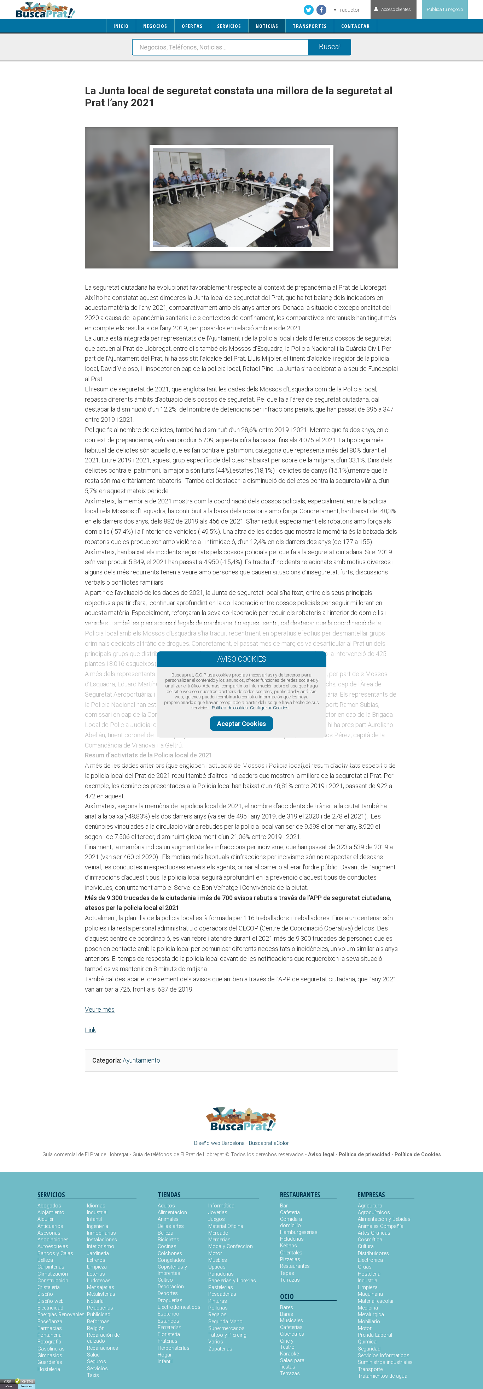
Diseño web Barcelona (219, 1143)
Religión (96, 1328)
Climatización (52, 1274)
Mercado (218, 1233)
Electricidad (50, 1308)
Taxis (93, 1375)
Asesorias (48, 1233)
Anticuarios (50, 1226)
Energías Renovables (61, 1315)
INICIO (121, 26)
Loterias (96, 1274)
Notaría (95, 1301)
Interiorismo (100, 1246)
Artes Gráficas (374, 1233)
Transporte (370, 1369)
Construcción (52, 1281)
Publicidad (98, 1315)
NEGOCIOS (155, 26)
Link (90, 1030)
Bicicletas (168, 1240)
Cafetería (290, 1213)
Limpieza (97, 1267)
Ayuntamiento (141, 1060)
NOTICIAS (267, 26)
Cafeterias (291, 1327)
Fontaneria (49, 1335)
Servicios (97, 1369)
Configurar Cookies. (270, 707)
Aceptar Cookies (241, 723)
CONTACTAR (355, 26)
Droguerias (170, 1301)
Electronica (370, 1260)
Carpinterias (50, 1267)
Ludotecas (99, 1281)
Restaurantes (294, 1266)
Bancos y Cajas (55, 1254)
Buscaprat (27, 1386)
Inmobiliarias (101, 1233)
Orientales (291, 1253)
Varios (215, 1342)
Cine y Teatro (287, 1344)
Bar (284, 1206)
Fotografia (49, 1342)
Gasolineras (51, 1349)
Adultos (166, 1206)
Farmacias (49, 1328)
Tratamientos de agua (382, 1376)
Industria (367, 1281)
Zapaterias (220, 1349)
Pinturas (217, 1301)
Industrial (97, 1213)
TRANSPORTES (310, 26)
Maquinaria (370, 1294)
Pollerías (218, 1308)
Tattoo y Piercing (227, 1335)
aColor (8, 1386)
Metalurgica (371, 1315)
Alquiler (45, 1219)
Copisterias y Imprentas (172, 1270)
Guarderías (49, 1362)
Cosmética (370, 1240)
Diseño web (50, 1301)
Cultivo (165, 1280)
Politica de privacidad (364, 1155)
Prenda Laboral (375, 1335)
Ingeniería (97, 1226)
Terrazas (290, 1280)
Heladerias (292, 1239)
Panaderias (221, 1274)
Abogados (49, 1206)
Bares (286, 1308)
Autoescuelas (52, 1246)
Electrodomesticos (179, 1307)
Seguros (96, 1362)
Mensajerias (100, 1287)
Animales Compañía (380, 1226)
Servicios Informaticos (383, 1356)
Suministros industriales (385, 1362)
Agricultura (370, 1206)
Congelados (171, 1260)
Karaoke (289, 1354)
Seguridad (369, 1349)
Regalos (217, 1315)
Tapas (287, 1273)
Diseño (45, 1294)
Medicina (368, 1308)
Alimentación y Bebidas (384, 1219)
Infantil (94, 1219)
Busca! (330, 46)
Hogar (165, 1355)
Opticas (217, 1267)
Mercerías (219, 1240)
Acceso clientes (396, 9)
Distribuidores (373, 1254)
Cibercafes (292, 1334)
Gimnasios (49, 1356)
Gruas (365, 1267)
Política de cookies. (230, 707)
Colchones (170, 1254)
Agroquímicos (374, 1213)
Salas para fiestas (292, 1364)
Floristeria (169, 1334)
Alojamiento (50, 1213)
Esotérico (168, 1314)
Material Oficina (225, 1226)
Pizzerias (290, 1260)
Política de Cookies (418, 1155)
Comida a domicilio (291, 1222)
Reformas (98, 1322)
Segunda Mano (225, 1322)
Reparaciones (102, 1348)
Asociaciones (53, 1240)
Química (367, 1342)
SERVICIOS (229, 26)
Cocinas (167, 1246)
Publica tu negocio (445, 9)
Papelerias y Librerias (232, 1281)
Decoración (171, 1287)
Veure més (100, 1009)
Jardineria (98, 1254)
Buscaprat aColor (269, 1143)
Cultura (366, 1246)
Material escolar (376, 1301)
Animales (168, 1219)
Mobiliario (369, 1322)
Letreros (96, 1260)
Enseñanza (49, 1322)
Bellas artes (171, 1226)
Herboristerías (174, 1348)
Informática (221, 1206)
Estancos (168, 1321)
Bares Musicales (291, 1317)
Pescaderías (222, 1294)
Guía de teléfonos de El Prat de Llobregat (178, 1155)
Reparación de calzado (103, 1338)
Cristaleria (48, 1287)
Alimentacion (172, 1213)
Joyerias (217, 1213)
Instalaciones (102, 1240)
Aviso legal (321, 1155)
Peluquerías (100, 1308)
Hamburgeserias (294, 1232)
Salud (93, 1355)
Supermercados (226, 1328)
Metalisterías (101, 1294)
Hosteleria (48, 1369)
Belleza (45, 1260)
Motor (215, 1254)
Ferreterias (169, 1328)
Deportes (168, 1293)
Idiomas (96, 1206)
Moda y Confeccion (230, 1246)
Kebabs (288, 1246)
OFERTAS (192, 26)
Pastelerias (220, 1287)
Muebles (217, 1260)
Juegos (216, 1219)
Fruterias (168, 1341)
